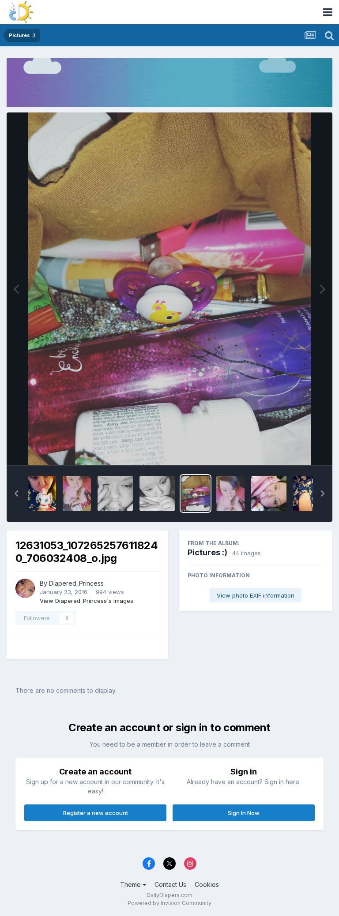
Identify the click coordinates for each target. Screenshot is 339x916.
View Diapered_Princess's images (86, 600)
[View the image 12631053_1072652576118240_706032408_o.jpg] (195, 493)
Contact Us (170, 884)
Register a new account (95, 812)
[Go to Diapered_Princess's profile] (25, 588)
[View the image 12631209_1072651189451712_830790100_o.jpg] (115, 493)
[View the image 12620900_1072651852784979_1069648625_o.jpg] (310, 493)
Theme (131, 884)
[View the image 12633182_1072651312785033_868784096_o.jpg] (42, 493)
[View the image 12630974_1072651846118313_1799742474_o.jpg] (230, 493)
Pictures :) (207, 552)
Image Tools (295, 448)
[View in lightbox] (169, 288)
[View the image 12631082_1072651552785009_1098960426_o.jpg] (157, 493)
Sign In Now (244, 812)
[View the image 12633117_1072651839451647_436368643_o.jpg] (77, 493)
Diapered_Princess (76, 583)
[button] (16, 493)
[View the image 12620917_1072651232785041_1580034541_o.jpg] (268, 493)
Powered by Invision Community (169, 903)
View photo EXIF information (255, 595)
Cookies (207, 884)
